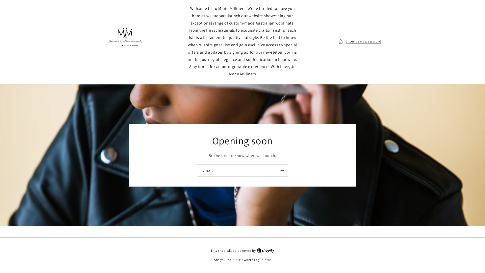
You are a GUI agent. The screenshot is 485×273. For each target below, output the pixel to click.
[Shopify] (265, 250)
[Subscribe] (282, 170)
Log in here (262, 260)
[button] (359, 41)
